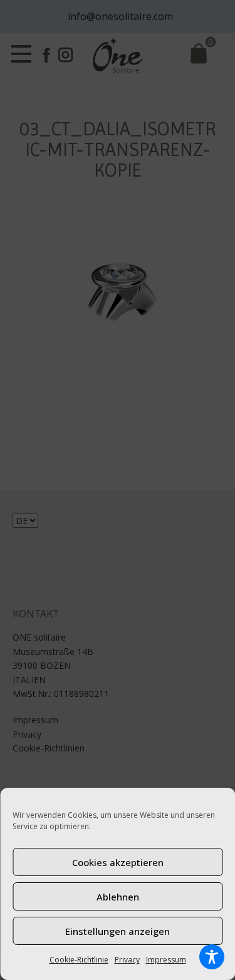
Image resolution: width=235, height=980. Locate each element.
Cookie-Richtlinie (79, 959)
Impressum (166, 959)
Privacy (127, 959)
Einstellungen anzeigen (117, 931)
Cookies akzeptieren (118, 862)
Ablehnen (118, 896)
